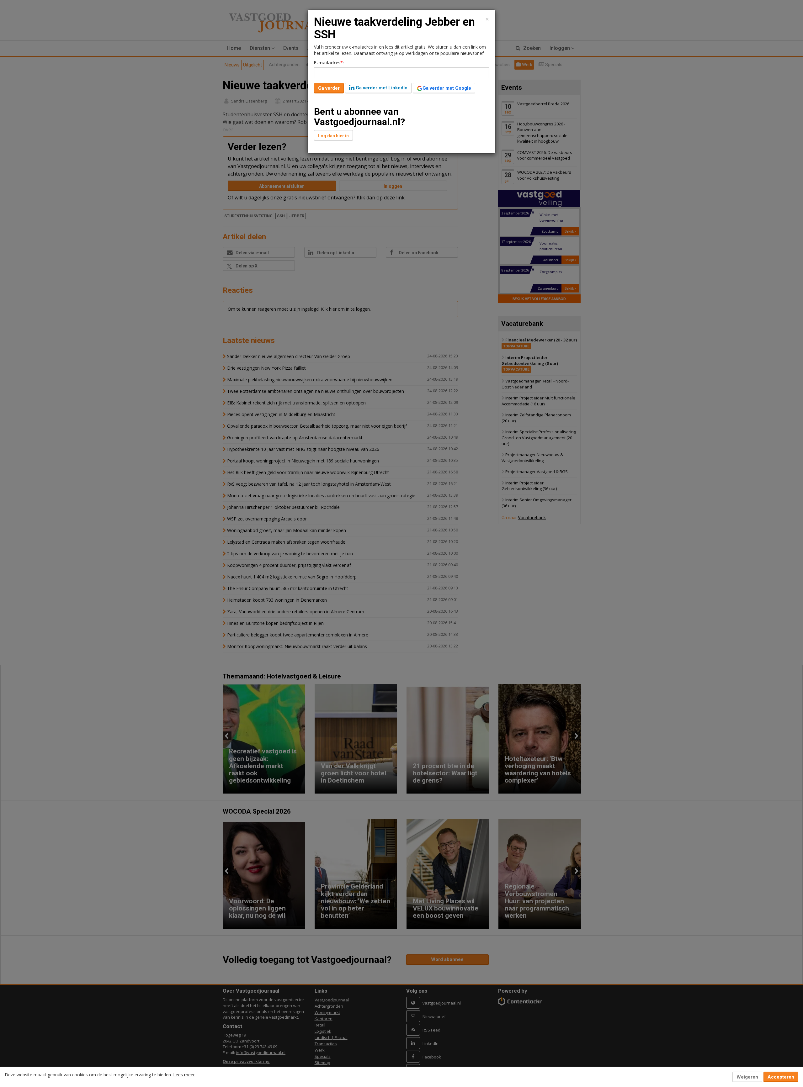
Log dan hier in (333, 135)
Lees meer (184, 1075)
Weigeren (747, 1077)
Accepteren (781, 1077)
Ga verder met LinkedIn (380, 88)
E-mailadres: (329, 63)
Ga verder (329, 88)
